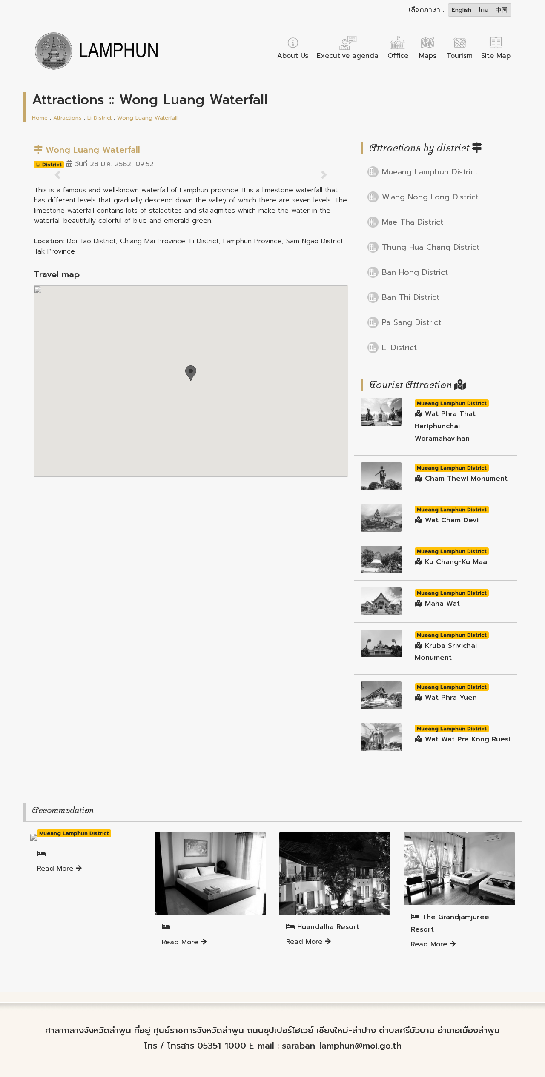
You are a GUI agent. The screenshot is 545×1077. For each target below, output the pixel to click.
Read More (56, 868)
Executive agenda (348, 56)
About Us (292, 56)
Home (40, 118)
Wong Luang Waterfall (147, 118)
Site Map (496, 56)
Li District (99, 118)
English (461, 10)
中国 (502, 10)
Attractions (67, 118)
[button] (190, 373)
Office (397, 56)
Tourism (460, 56)
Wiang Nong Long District (430, 197)
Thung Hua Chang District (430, 247)
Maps (427, 56)
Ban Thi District (410, 297)
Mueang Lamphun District (430, 172)
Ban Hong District (415, 272)
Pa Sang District (411, 322)
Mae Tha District (412, 222)
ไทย (483, 10)
